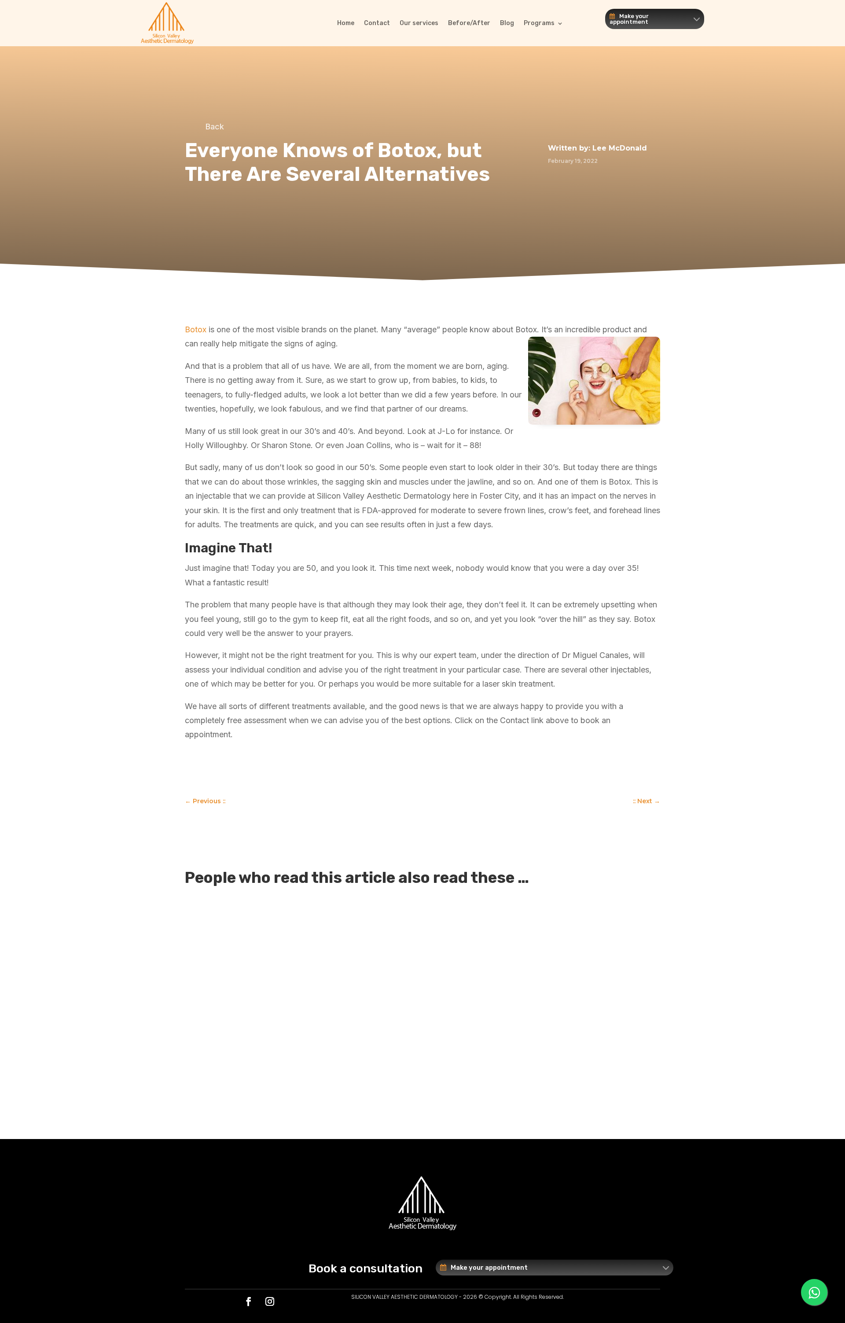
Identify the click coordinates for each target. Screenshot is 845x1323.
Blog (507, 23)
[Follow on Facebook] (248, 1301)
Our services (419, 23)
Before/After (469, 23)
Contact (377, 23)
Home (345, 23)
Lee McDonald (619, 148)
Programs (539, 23)
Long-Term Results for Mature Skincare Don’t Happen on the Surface (354, 984)
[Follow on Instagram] (270, 1301)
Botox (195, 329)
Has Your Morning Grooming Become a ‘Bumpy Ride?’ (319, 912)
